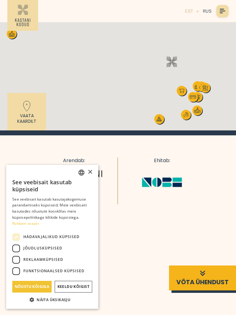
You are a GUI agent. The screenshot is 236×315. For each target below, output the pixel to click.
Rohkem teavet (25, 223)
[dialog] (52, 237)
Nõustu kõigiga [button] (32, 286)
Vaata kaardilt (26, 118)
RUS (207, 11)
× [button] (90, 172)
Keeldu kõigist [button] (73, 286)
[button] (171, 62)
